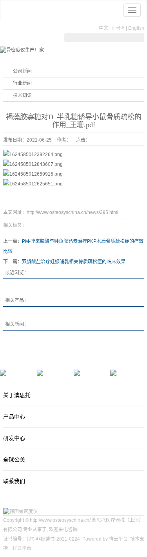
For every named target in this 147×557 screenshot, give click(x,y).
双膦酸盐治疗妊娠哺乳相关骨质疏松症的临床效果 (73, 261)
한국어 (118, 28)
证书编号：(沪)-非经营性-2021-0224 (41, 539)
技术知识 (22, 95)
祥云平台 (118, 539)
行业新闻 (22, 83)
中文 (103, 28)
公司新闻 (22, 71)
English (136, 28)
